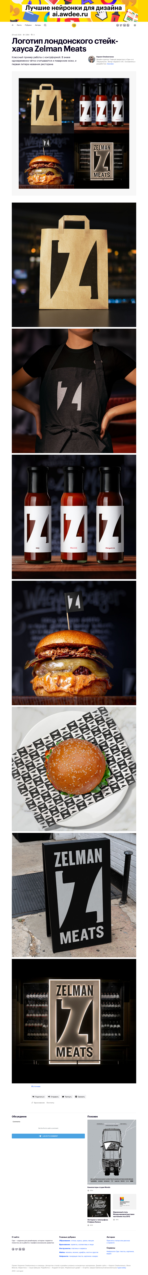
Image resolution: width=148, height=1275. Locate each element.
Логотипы (50, 1103)
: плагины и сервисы (73, 1248)
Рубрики (28, 25)
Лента (19, 25)
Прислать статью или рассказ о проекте (118, 1242)
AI (12, 25)
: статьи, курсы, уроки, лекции (76, 1241)
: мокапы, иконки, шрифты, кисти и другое (78, 1252)
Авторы (38, 25)
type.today (121, 1268)
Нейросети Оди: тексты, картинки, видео (120, 1253)
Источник (35, 1086)
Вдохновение (39, 1103)
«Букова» (110, 64)
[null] (38, 1097)
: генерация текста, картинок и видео (78, 1256)
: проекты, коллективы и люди (76, 1244)
